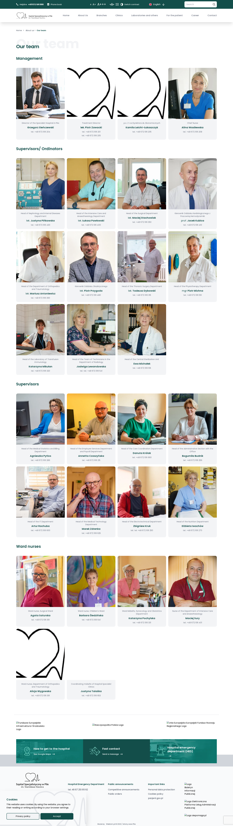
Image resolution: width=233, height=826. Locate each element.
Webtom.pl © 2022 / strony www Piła (121, 824)
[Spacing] (112, 4)
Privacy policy (23, 816)
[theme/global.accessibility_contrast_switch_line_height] (117, 4)
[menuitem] (66, 15)
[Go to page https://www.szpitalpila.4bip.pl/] (200, 789)
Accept (57, 816)
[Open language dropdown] (163, 4)
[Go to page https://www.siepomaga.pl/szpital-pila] (200, 818)
